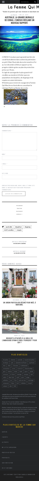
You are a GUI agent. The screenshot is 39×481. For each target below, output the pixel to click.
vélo (10, 386)
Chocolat (15, 365)
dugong (27, 227)
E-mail (4, 164)
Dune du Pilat (28, 368)
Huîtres (10, 371)
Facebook (19, 205)
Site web (5, 173)
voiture (5, 386)
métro (4, 377)
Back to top (19, 476)
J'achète (5, 437)
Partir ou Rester (8, 452)
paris (22, 377)
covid (13, 368)
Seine (12, 383)
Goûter (4, 432)
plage (27, 377)
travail (30, 383)
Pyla (15, 380)
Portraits (6, 457)
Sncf (17, 383)
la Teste (12, 374)
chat (4, 365)
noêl (17, 377)
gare (4, 371)
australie (9, 227)
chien (9, 365)
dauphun (18, 227)
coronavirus (6, 368)
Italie (20, 371)
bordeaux (5, 362)
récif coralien (9, 230)
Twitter (19, 208)
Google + (19, 214)
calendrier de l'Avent (21, 362)
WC (15, 386)
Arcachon (5, 360)
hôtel (15, 371)
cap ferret (31, 362)
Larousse (5, 374)
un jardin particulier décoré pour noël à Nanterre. (19, 303)
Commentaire (7, 130)
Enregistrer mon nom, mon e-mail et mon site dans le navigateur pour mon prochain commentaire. (18, 187)
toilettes (23, 383)
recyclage (30, 380)
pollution (5, 380)
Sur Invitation (7, 463)
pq (11, 380)
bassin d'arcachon (29, 360)
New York (11, 377)
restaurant (6, 383)
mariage (19, 374)
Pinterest (19, 211)
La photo (14, 15)
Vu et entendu (7, 468)
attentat (13, 360)
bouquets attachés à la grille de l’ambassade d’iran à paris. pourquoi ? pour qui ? (19, 340)
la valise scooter (19, 252)
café (12, 362)
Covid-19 (20, 368)
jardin (31, 371)
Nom (4, 154)
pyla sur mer (22, 380)
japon (26, 371)
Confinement (23, 365)
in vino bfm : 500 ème (19, 242)
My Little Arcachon (9, 447)
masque (26, 374)
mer (32, 374)
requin (19, 230)
